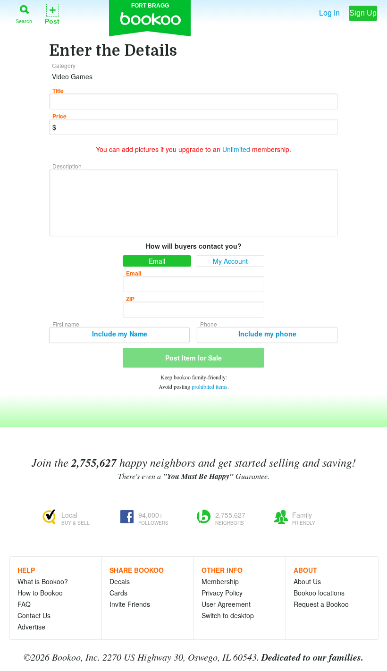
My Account (230, 261)
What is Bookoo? (42, 581)
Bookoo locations (319, 592)
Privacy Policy (222, 592)
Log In (329, 13)
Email (157, 261)
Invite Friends (129, 604)
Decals (119, 581)
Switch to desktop (228, 615)
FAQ (24, 604)
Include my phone (267, 333)
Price (59, 116)
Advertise (31, 626)
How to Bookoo (40, 592)
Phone (208, 324)
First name (65, 324)
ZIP (130, 298)
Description (67, 166)
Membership (220, 581)
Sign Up (363, 13)
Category (64, 65)
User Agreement (226, 604)
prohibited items (209, 386)
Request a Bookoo (321, 604)
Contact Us (33, 615)
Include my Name (119, 333)
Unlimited (236, 149)
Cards (118, 592)
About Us (307, 581)
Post (52, 13)
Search (24, 21)
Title (58, 90)
